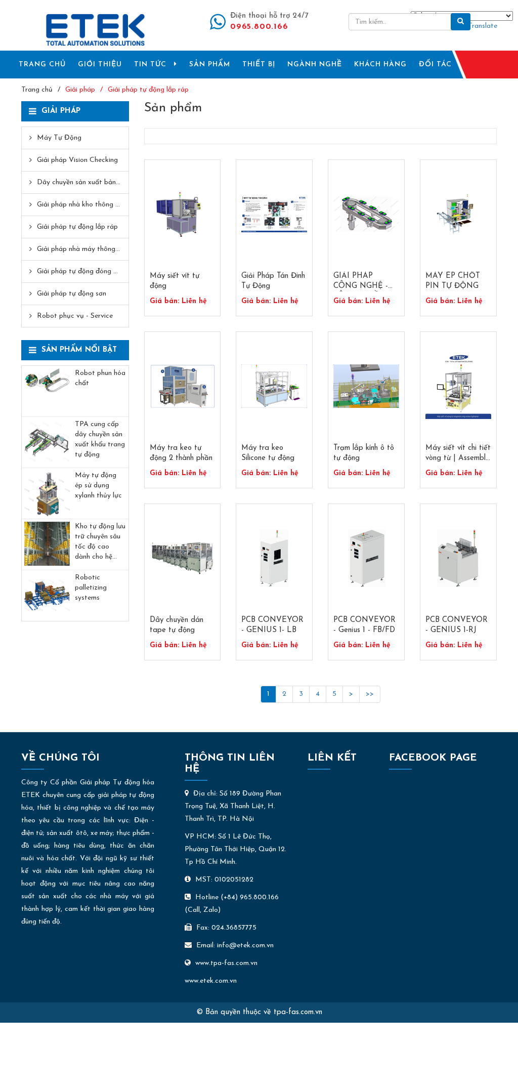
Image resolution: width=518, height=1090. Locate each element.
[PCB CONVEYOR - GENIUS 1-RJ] (458, 558)
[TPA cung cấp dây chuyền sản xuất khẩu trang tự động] (47, 442)
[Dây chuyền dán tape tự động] (182, 558)
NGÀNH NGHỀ (314, 64)
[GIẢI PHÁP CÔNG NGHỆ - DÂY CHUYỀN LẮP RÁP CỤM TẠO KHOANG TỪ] (366, 214)
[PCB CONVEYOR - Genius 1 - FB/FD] (366, 558)
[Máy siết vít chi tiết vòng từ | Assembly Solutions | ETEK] (458, 386)
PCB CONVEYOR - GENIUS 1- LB (272, 625)
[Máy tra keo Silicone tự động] (274, 386)
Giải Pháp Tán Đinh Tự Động (273, 281)
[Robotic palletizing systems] (47, 595)
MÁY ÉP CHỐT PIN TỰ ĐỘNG (452, 281)
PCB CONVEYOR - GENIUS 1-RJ (456, 625)
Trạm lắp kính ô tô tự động (363, 453)
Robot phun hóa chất (100, 378)
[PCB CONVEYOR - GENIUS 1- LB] (274, 558)
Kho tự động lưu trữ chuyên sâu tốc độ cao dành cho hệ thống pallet (100, 542)
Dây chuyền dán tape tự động (176, 625)
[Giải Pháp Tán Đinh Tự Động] (274, 214)
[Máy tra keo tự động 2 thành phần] (182, 386)
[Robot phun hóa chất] (47, 391)
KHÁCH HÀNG (380, 64)
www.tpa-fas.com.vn (226, 963)
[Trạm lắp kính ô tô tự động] (366, 386)
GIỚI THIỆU (100, 64)
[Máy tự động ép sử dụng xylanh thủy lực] (47, 493)
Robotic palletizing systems (91, 588)
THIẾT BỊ (258, 64)
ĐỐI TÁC (435, 64)
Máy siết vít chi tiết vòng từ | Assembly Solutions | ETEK (458, 454)
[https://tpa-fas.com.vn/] (95, 29)
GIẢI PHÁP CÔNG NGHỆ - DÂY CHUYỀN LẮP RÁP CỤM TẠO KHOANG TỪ (360, 281)
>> (370, 694)
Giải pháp (80, 90)
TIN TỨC (150, 64)
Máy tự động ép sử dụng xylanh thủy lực (98, 485)
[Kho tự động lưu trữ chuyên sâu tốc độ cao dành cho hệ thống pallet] (47, 544)
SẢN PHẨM (209, 64)
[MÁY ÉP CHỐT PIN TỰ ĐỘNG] (458, 214)
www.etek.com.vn (211, 981)
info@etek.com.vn (245, 945)
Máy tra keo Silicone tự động (267, 453)
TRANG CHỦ (42, 64)
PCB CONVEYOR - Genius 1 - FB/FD (364, 625)
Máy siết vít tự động (174, 281)
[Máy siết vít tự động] (182, 214)
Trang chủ (37, 90)
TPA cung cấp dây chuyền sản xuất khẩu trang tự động (100, 439)
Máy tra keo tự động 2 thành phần (181, 453)
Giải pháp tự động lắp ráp (148, 90)
